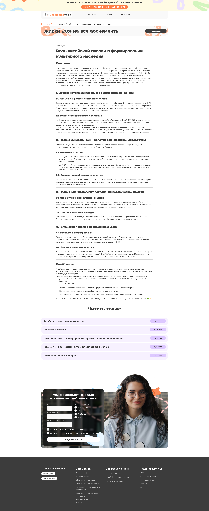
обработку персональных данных (72, 429)
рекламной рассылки (90, 433)
